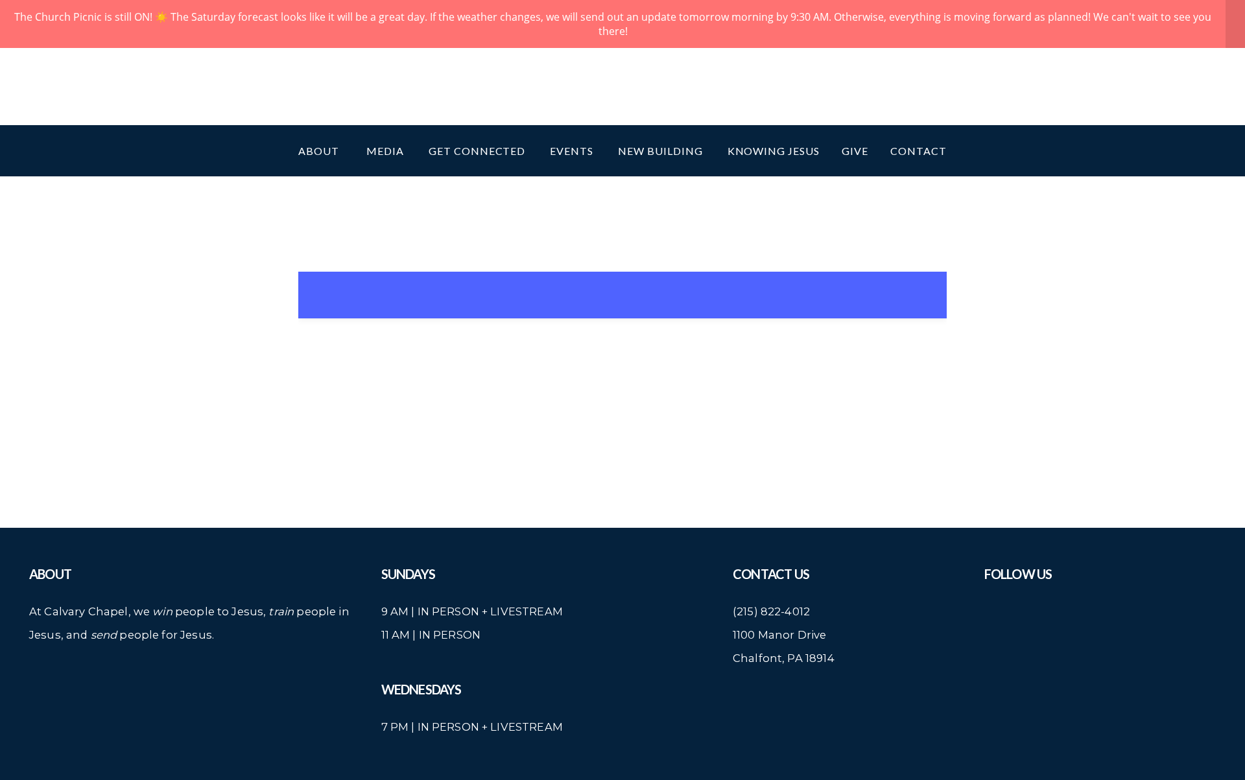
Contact (918, 151)
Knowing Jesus (774, 151)
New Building (661, 151)
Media (386, 151)
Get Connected (478, 151)
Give (855, 151)
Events (573, 151)
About (321, 151)
